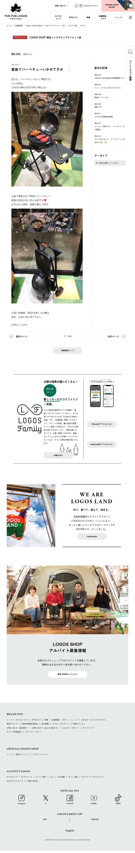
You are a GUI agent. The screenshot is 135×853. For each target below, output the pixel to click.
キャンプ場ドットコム (45, 777)
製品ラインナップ (23, 754)
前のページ (21, 336)
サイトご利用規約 (14, 732)
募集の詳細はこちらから (68, 674)
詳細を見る (58, 455)
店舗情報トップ (67, 350)
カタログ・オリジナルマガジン (94, 720)
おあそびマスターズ (15, 781)
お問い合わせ (60, 5)
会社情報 (45, 724)
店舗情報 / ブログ (59, 720)
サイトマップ (88, 728)
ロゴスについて (58, 17)
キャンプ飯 (72, 777)
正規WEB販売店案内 (29, 724)
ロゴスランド (12, 777)
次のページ (113, 336)
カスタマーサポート (71, 728)
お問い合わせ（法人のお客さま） (45, 728)
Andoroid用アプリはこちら (102, 444)
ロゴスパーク (26, 777)
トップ (9, 720)
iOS (45, 819)
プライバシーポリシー (34, 732)
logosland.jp (92, 536)
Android (94, 819)
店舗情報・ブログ (103, 17)
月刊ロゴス (73, 17)
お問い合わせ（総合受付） (17, 728)
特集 (88, 17)
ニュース (118, 17)
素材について (12, 724)
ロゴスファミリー (41, 754)
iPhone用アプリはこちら (102, 424)
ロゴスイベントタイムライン (93, 777)
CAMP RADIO (32, 781)
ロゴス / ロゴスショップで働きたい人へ (68, 724)
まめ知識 (61, 777)
